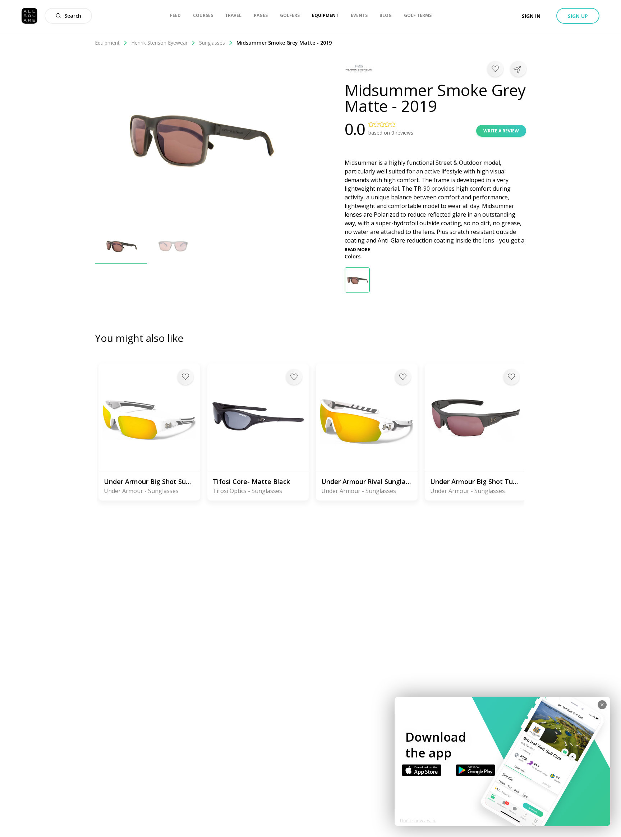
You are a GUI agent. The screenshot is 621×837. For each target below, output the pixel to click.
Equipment (107, 42)
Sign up (578, 16)
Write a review (501, 131)
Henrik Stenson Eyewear (159, 42)
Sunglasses (212, 42)
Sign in (531, 16)
